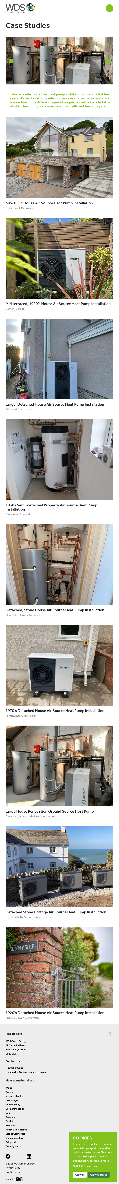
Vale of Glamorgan (16, 1133)
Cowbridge (12, 1100)
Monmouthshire (14, 1096)
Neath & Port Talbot (16, 1129)
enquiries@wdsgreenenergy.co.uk (27, 1072)
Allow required (99, 1174)
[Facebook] (8, 1157)
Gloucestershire (15, 1138)
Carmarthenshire (15, 1108)
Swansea (10, 1117)
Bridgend (11, 1142)
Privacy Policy (13, 1167)
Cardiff (9, 1121)
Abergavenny (13, 1104)
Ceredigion (12, 1146)
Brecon (9, 1092)
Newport (10, 1125)
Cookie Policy (13, 1172)
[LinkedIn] (29, 1157)
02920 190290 (15, 1067)
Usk (8, 1112)
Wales (9, 1087)
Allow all (80, 1174)
